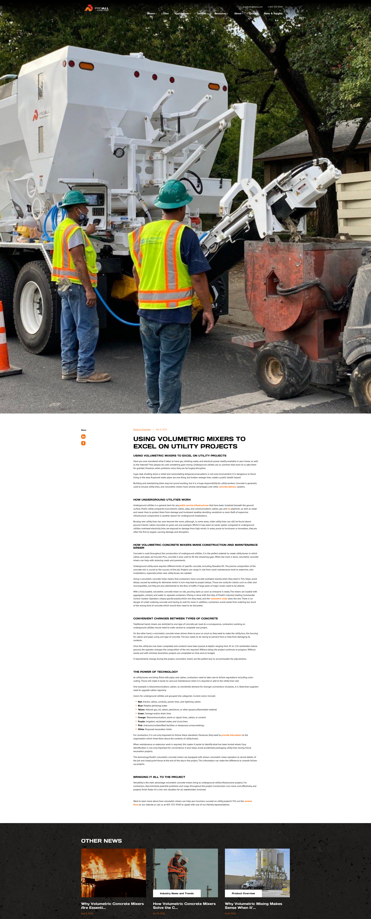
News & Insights (273, 13)
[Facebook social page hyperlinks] (83, 443)
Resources (220, 13)
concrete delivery (227, 486)
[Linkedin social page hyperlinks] (83, 436)
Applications (182, 13)
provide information (231, 735)
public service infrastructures (194, 505)
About (237, 13)
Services (201, 13)
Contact (253, 13)
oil (229, 508)
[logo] (96, 8)
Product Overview (142, 429)
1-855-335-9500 (275, 7)
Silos (166, 13)
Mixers (151, 13)
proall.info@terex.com (253, 7)
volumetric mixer (219, 598)
